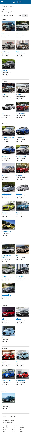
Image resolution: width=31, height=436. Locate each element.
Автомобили (5, 6)
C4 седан (4, 94)
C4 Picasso (5, 156)
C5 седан (4, 276)
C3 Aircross (5, 33)
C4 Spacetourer (20, 137)
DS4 (3, 113)
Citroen (12, 6)
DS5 (17, 255)
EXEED (22, 428)
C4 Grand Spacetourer (8, 137)
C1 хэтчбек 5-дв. (20, 380)
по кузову (19, 15)
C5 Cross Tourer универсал (6, 256)
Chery (13, 428)
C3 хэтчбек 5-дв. (6, 338)
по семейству (12, 15)
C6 (2, 404)
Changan (14, 426)
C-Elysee (18, 319)
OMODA (22, 426)
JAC (13, 431)
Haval (13, 429)
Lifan (21, 429)
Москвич (5, 428)
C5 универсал (20, 276)
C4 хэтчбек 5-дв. (20, 113)
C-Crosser (4, 70)
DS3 (3, 319)
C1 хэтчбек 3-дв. (6, 380)
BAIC (21, 431)
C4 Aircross (19, 52)
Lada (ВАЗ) (6, 426)
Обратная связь (7, 422)
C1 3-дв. (4, 362)
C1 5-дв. (18, 362)
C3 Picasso (19, 194)
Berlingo (4, 175)
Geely (4, 429)
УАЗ (4, 431)
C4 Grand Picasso (21, 156)
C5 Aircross (19, 33)
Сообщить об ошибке (9, 420)
